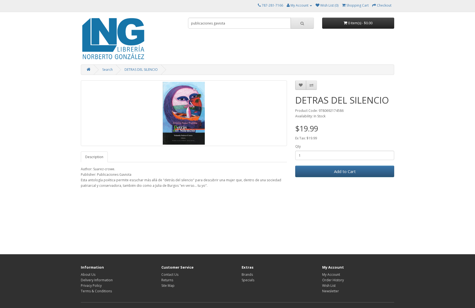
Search (107, 69)
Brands (247, 274)
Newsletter (330, 291)
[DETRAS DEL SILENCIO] (184, 113)
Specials (248, 280)
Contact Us (169, 274)
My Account (331, 274)
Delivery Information (97, 280)
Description (94, 157)
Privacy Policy (91, 285)
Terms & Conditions (96, 291)
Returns (167, 280)
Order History (333, 280)
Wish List (329, 285)
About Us (88, 274)
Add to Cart (345, 171)
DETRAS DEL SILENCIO (141, 69)
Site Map (168, 285)
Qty (298, 146)
